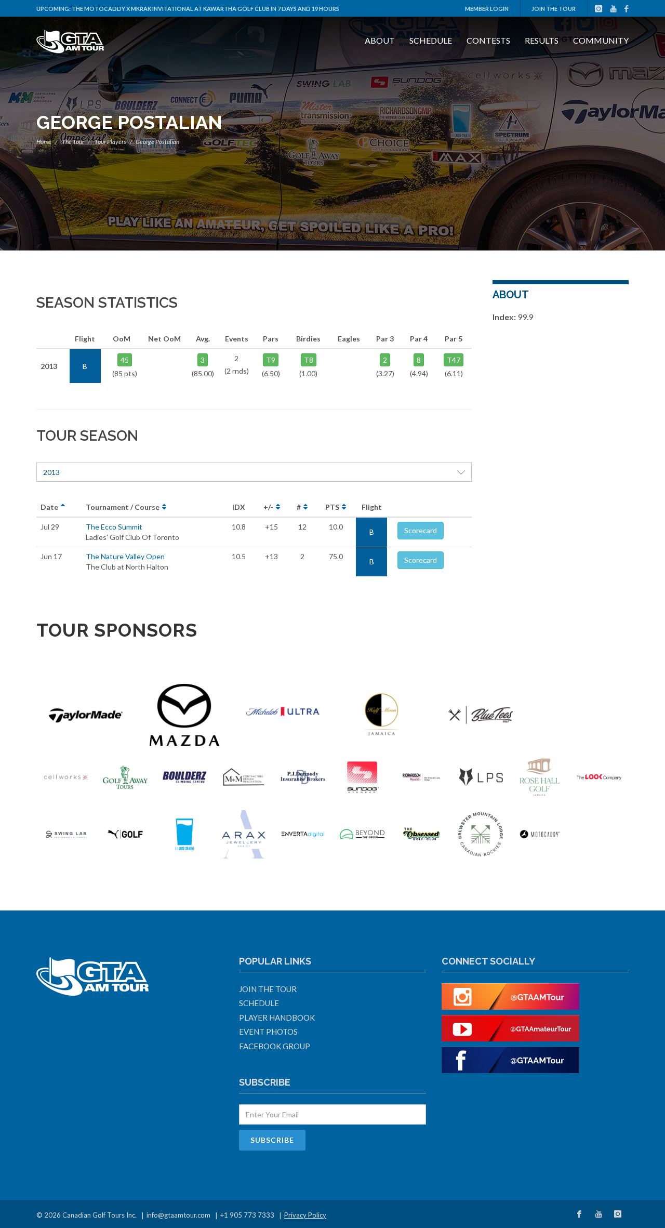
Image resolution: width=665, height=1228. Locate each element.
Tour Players (110, 142)
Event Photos (268, 1031)
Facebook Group (274, 1046)
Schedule (430, 40)
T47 (453, 359)
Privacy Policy (305, 1215)
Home (43, 142)
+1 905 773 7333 (247, 1215)
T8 (308, 359)
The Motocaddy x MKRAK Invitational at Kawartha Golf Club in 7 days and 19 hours (205, 8)
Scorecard (420, 530)
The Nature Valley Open (125, 556)
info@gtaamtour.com (178, 1215)
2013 (51, 472)
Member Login (487, 8)
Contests (488, 40)
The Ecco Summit (114, 526)
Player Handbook (277, 1017)
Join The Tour (553, 8)
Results (541, 40)
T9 (270, 359)
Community (601, 40)
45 (125, 359)
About (380, 40)
